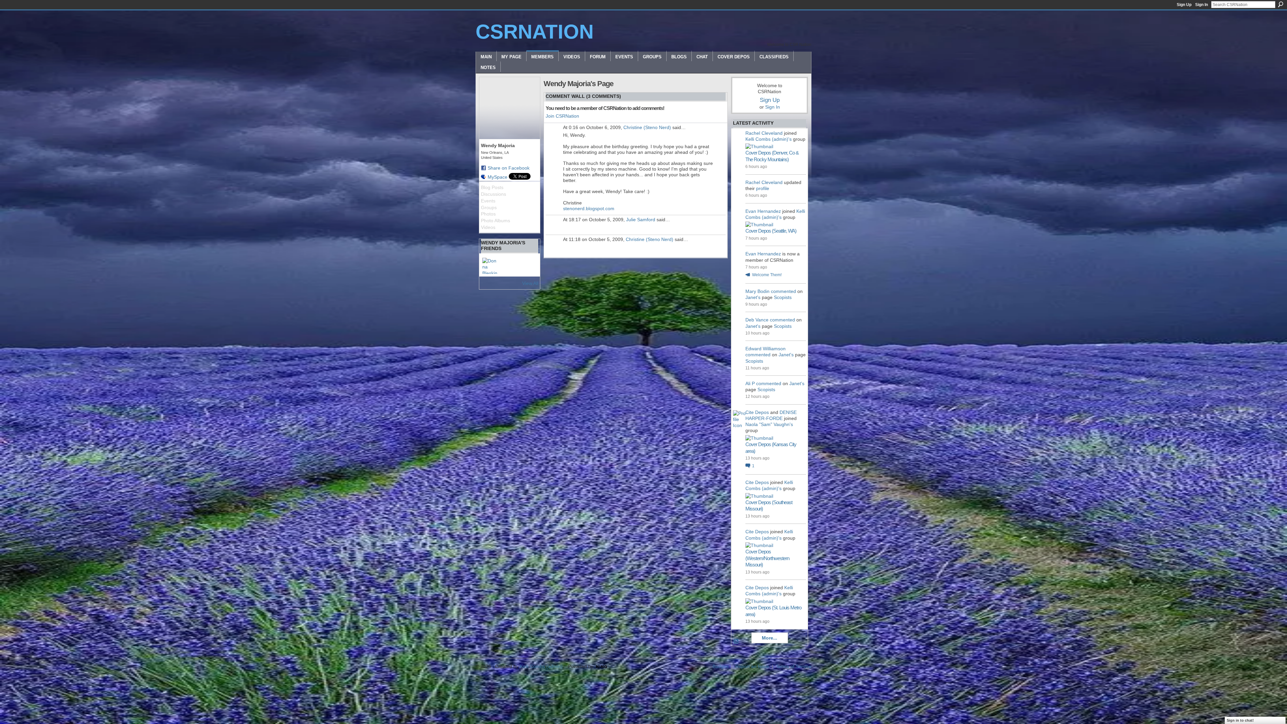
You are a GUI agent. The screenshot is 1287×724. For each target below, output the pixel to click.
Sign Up (1184, 4)
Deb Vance (757, 319)
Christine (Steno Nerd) (647, 127)
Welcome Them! (767, 275)
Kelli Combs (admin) (541, 666)
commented (783, 291)
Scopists (783, 297)
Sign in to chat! (1240, 720)
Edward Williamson (765, 348)
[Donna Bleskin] (490, 266)
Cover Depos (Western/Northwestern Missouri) (767, 558)
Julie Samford (640, 219)
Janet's (752, 297)
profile (762, 188)
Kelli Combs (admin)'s (768, 139)
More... (769, 638)
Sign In (1201, 4)
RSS (736, 642)
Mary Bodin (757, 291)
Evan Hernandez (763, 211)
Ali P (750, 383)
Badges (721, 666)
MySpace (497, 177)
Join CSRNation (562, 116)
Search (1280, 4)
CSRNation (535, 31)
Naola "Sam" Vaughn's (769, 424)
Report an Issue (752, 666)
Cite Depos (757, 412)
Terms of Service (793, 666)
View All (530, 283)
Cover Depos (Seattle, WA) (770, 231)
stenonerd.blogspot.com (588, 208)
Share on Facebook (509, 168)
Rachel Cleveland (764, 133)
